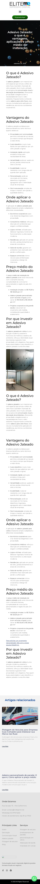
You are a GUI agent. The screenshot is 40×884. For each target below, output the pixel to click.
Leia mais (5, 746)
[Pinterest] (11, 870)
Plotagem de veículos (10, 841)
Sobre (4, 829)
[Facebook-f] (3, 870)
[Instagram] (7, 870)
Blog (4, 844)
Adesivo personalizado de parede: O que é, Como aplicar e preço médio (19, 776)
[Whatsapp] (34, 878)
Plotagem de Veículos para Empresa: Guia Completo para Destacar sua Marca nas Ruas (20, 732)
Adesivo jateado (7, 838)
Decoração (6, 832)
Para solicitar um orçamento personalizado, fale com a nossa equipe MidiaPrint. (17, 643)
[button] (20, 11)
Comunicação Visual (9, 835)
